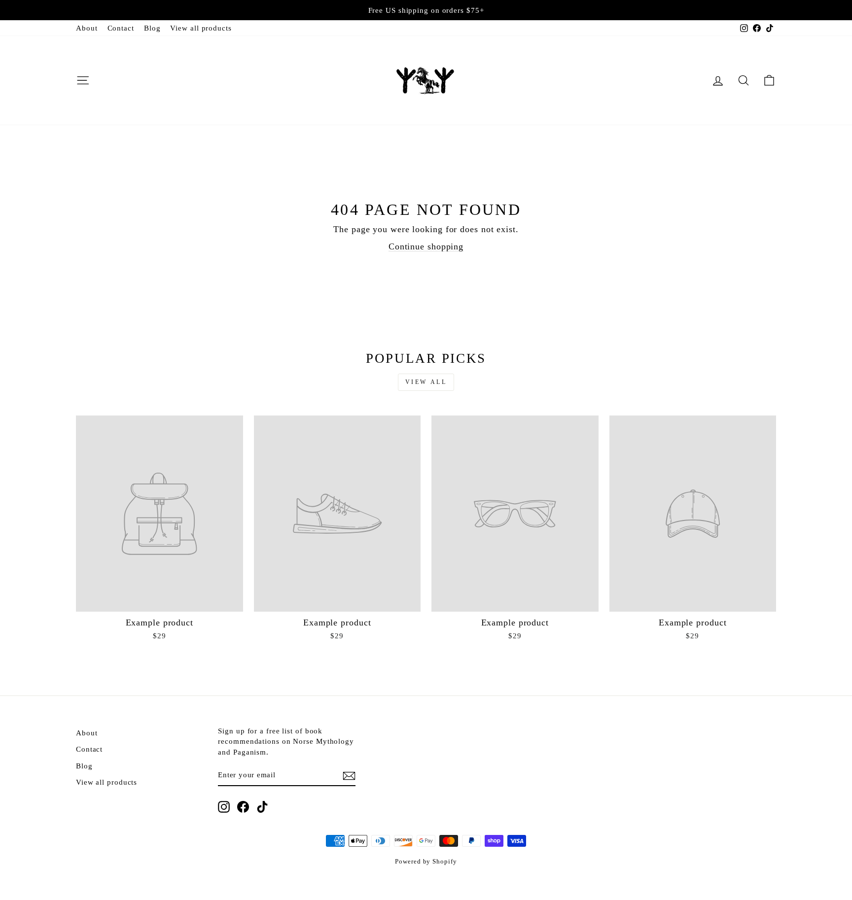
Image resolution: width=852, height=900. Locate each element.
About (87, 28)
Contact (120, 28)
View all (426, 382)
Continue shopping (426, 246)
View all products (200, 28)
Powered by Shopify (426, 861)
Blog (152, 28)
